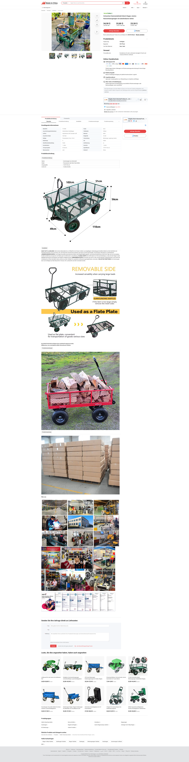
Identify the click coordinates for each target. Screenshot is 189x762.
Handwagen (44, 724)
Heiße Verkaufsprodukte (46, 722)
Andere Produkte (72, 727)
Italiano (86, 751)
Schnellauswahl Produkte (113, 749)
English (59, 751)
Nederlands (96, 751)
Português (69, 751)
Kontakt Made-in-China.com (100, 749)
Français (74, 751)
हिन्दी (114, 751)
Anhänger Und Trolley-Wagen (127, 724)
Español (64, 751)
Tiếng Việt (128, 751)
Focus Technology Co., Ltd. (93, 753)
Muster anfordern (140, 34)
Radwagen (81, 741)
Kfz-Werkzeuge (44, 727)
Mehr (42, 744)
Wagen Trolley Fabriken (48, 741)
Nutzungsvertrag (79, 749)
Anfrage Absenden (114, 31)
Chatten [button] (138, 31)
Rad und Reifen (71, 722)
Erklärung (73, 749)
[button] (116, 121)
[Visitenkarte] (145, 125)
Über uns (68, 749)
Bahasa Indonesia (134, 751)
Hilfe (132, 7)
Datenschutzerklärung (89, 749)
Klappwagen (124, 722)
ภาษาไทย (118, 751)
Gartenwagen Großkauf (116, 741)
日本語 (110, 751)
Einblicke (121, 749)
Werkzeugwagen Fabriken (93, 741)
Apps (138, 7)
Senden (53, 646)
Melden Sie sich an (108, 111)
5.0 (129, 121)
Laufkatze (54, 10)
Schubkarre (97, 722)
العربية (102, 751)
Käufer (124, 7)
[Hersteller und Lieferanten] (49, 3)
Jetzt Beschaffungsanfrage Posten (84, 646)
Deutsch (91, 751)
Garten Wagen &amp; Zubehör (101, 724)
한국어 (106, 751)
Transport (49, 10)
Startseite (43, 10)
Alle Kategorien (46, 7)
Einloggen (145, 4)
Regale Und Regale (72, 724)
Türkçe (122, 751)
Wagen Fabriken (72, 741)
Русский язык (80, 751)
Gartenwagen (60, 10)
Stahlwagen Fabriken (61, 741)
